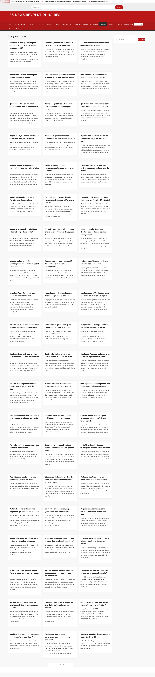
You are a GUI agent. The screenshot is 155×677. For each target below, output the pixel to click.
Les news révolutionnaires (34, 14)
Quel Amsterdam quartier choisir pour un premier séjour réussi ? (93, 76)
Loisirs (103, 24)
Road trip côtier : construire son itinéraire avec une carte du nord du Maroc (94, 168)
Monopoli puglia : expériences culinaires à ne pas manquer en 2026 (60, 137)
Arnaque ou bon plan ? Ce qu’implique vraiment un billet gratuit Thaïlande (24, 264)
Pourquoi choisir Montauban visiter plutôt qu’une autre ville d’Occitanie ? (95, 198)
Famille (49, 24)
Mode (11, 28)
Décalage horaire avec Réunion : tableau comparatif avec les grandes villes (59, 448)
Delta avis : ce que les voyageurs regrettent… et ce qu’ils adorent (58, 326)
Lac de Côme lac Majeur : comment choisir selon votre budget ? (94, 44)
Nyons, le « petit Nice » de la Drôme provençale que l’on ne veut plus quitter (59, 107)
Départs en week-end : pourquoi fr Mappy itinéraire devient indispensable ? (58, 264)
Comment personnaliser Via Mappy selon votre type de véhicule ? (24, 230)
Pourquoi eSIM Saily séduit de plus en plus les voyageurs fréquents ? (94, 571)
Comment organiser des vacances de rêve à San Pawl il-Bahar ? (95, 635)
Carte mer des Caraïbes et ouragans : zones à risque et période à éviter (95, 478)
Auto (17, 24)
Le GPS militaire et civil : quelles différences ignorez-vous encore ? (58, 417)
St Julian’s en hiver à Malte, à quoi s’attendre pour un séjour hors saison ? (24, 573)
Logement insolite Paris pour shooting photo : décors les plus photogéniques (93, 232)
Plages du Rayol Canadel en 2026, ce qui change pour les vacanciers (24, 137)
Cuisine (31, 24)
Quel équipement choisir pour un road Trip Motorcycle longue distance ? (95, 385)
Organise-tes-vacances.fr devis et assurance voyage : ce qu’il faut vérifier (94, 138)
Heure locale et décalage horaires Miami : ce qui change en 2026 (58, 294)
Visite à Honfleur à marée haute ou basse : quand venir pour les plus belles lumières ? (59, 573)
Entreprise (41, 24)
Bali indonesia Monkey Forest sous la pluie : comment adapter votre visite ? (24, 418)
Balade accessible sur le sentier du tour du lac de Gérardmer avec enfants (59, 605)
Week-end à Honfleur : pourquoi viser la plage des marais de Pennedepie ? (60, 539)
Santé (18, 28)
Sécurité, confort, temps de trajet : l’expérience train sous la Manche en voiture (59, 200)
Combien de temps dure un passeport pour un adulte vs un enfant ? (24, 635)
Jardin (95, 24)
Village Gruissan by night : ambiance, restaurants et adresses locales (95, 326)
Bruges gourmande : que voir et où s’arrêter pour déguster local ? (23, 198)
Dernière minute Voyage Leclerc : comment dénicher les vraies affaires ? (24, 168)
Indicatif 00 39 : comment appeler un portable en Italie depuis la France (24, 326)
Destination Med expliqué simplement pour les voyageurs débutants (57, 637)
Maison (110, 24)
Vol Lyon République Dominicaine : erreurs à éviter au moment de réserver (23, 386)
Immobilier (87, 24)
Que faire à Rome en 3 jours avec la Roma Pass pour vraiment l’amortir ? (95, 105)
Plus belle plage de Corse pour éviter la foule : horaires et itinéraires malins (95, 541)
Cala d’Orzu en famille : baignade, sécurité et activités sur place (23, 478)
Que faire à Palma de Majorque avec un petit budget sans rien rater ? (95, 355)
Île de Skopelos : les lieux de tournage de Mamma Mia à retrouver (95, 446)
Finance (58, 24)
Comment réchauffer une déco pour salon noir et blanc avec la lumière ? (46, 2)
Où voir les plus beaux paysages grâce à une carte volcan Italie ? (58, 510)
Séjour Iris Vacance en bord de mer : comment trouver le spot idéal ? (94, 603)
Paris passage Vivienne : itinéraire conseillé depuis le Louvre (94, 262)
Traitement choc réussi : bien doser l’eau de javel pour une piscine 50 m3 (93, 2)
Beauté (23, 24)
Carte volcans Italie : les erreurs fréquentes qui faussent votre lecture (24, 510)
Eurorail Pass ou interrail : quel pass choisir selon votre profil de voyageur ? (59, 232)
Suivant (65, 665)
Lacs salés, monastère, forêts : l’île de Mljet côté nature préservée (59, 44)
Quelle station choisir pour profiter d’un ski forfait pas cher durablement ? (24, 357)
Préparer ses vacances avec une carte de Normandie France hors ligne (93, 512)
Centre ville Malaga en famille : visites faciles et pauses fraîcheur (58, 355)
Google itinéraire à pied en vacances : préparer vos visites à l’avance (24, 539)
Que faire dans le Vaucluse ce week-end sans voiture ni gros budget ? (95, 294)
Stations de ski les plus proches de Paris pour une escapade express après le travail (59, 480)
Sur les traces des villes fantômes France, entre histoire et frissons (58, 385)
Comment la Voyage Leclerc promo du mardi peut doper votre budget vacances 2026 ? (23, 45)
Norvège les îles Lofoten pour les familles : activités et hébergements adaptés (24, 605)
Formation (67, 24)
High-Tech (77, 24)
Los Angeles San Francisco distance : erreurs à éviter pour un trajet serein (60, 76)
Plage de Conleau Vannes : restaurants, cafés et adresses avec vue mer (59, 168)
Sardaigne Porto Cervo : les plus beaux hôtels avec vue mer (22, 294)
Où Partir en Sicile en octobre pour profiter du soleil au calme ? (23, 76)
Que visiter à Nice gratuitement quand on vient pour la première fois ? (24, 107)
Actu (10, 24)
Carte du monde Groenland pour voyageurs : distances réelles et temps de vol (93, 418)
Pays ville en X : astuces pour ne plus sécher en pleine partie (24, 446)
